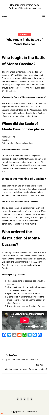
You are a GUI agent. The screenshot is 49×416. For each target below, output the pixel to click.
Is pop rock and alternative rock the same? (20, 359)
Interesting (24, 34)
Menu (4, 16)
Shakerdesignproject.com (24, 4)
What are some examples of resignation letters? (26, 369)
